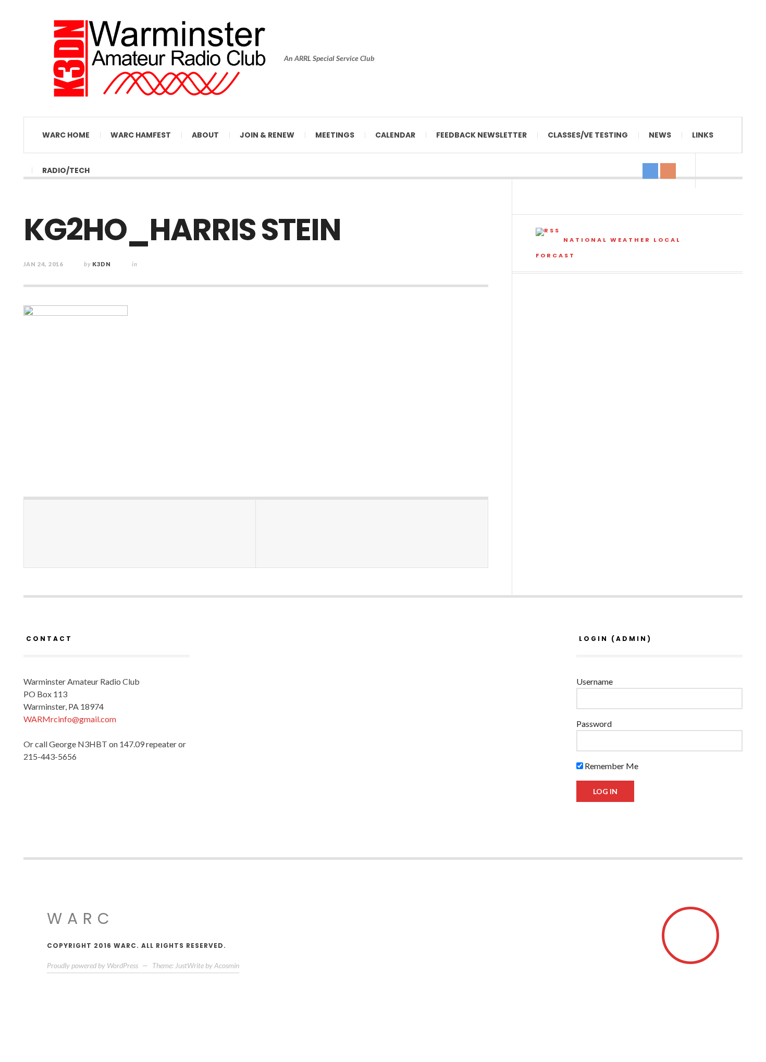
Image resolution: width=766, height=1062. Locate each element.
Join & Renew (267, 135)
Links (702, 135)
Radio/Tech (66, 170)
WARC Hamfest (140, 135)
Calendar (395, 135)
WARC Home (66, 135)
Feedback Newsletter (481, 135)
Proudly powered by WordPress (92, 965)
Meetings (334, 135)
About (205, 135)
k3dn (101, 264)
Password (594, 723)
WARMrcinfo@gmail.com (69, 719)
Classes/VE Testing (588, 135)
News (660, 135)
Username (594, 681)
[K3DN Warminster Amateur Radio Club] (159, 58)
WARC (81, 918)
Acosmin (226, 965)
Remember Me (610, 766)
